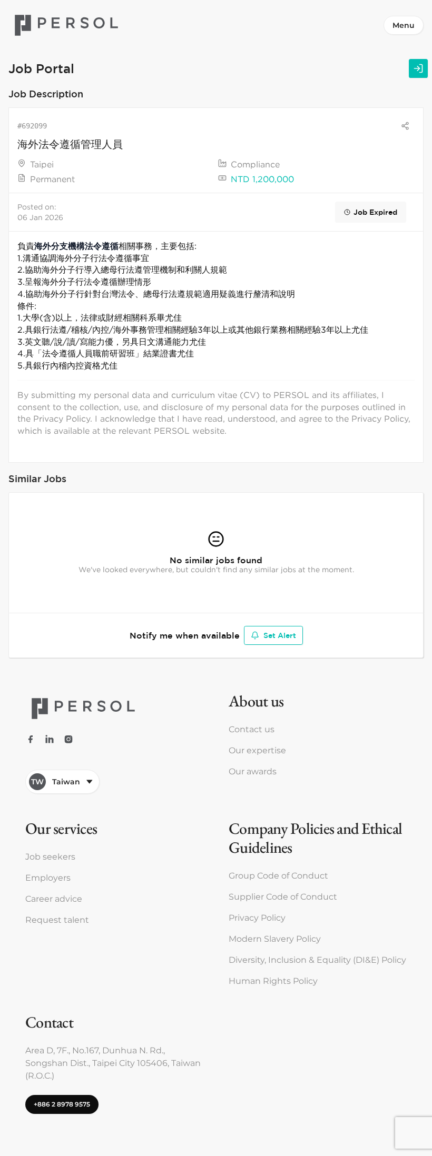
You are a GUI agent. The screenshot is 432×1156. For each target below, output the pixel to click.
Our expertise (257, 750)
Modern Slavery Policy (275, 939)
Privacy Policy (257, 918)
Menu (403, 25)
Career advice (53, 899)
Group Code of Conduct (278, 876)
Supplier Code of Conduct (283, 897)
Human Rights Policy (273, 981)
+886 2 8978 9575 (62, 1104)
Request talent (57, 920)
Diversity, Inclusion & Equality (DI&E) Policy (317, 960)
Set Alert (279, 635)
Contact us (251, 729)
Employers (48, 878)
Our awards (253, 771)
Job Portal (41, 68)
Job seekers (50, 857)
